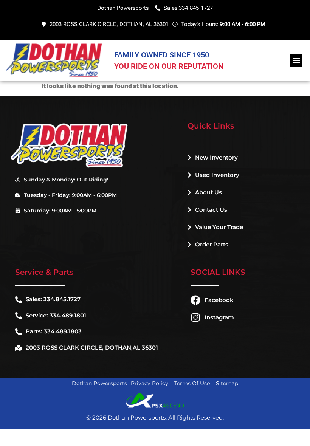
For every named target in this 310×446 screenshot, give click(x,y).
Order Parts (211, 244)
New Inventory (216, 157)
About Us (208, 192)
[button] (296, 60)
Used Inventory (217, 174)
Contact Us (211, 209)
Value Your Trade (219, 227)
